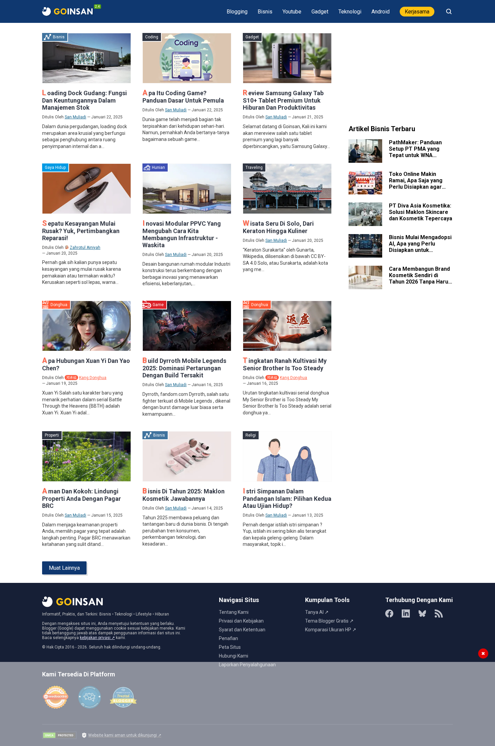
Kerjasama (417, 11)
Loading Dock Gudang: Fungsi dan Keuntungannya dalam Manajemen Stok (84, 100)
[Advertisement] (401, 75)
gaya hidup (55, 167)
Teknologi (349, 11)
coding (151, 37)
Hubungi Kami (233, 656)
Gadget (319, 11)
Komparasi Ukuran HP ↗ (330, 629)
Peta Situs (230, 647)
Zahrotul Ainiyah (85, 247)
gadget (252, 37)
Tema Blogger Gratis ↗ (329, 621)
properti (52, 435)
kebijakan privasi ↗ (97, 637)
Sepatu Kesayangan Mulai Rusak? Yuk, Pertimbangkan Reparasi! (81, 230)
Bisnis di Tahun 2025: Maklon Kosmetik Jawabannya (183, 495)
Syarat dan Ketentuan (242, 629)
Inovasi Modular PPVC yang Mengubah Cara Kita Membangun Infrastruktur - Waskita (181, 234)
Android (380, 11)
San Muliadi (75, 117)
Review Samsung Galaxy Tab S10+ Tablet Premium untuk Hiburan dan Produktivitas (283, 100)
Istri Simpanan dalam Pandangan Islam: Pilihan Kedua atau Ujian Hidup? (287, 498)
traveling (254, 167)
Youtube (292, 11)
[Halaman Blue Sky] (422, 613)
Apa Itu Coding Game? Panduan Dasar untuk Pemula (183, 96)
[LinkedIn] (406, 613)
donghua (59, 304)
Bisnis (265, 11)
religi (250, 435)
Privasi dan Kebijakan (241, 621)
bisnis (59, 37)
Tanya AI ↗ (317, 612)
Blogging (237, 11)
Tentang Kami (234, 612)
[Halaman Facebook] (389, 613)
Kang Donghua (92, 377)
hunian (158, 167)
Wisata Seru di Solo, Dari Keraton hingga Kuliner (278, 227)
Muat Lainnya (64, 568)
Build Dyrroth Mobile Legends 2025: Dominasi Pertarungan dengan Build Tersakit (184, 368)
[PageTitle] (67, 11)
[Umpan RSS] (439, 613)
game (158, 304)
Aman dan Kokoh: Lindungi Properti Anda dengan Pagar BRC (81, 498)
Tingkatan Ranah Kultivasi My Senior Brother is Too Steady (285, 364)
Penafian (228, 638)
